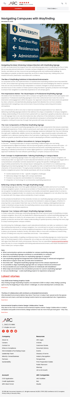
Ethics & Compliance (9, 348)
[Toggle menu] (5, 3)
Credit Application (8, 381)
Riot (37, 381)
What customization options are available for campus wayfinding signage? (29, 252)
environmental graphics (60, 241)
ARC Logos (39, 340)
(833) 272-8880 (9, 325)
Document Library (42, 348)
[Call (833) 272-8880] (62, 3)
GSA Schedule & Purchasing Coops (13, 351)
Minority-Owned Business (10, 356)
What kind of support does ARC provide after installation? (23, 261)
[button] (3, 331)
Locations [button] (18, 9)
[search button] (66, 3)
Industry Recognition (43, 356)
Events (38, 351)
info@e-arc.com (9, 327)
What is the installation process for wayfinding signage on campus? (26, 256)
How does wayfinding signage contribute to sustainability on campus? (27, 254)
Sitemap (39, 367)
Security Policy (16, 393)
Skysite (38, 384)
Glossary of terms (42, 354)
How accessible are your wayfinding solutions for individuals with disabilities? (29, 267)
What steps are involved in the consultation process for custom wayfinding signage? (32, 269)
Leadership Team (8, 354)
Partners (5, 359)
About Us (5, 340)
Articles (38, 343)
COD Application (7, 379)
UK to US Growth (41, 370)
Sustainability (6, 362)
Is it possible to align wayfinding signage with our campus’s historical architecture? (32, 265)
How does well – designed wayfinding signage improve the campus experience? (30, 263)
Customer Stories (42, 345)
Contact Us (6, 345)
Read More (4, 287)
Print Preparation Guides (44, 362)
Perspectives (40, 359)
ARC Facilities (40, 379)
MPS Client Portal (8, 384)
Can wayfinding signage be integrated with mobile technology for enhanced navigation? (33, 259)
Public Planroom (41, 365)
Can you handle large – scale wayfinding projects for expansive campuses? (29, 271)
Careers (5, 343)
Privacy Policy (6, 393)
